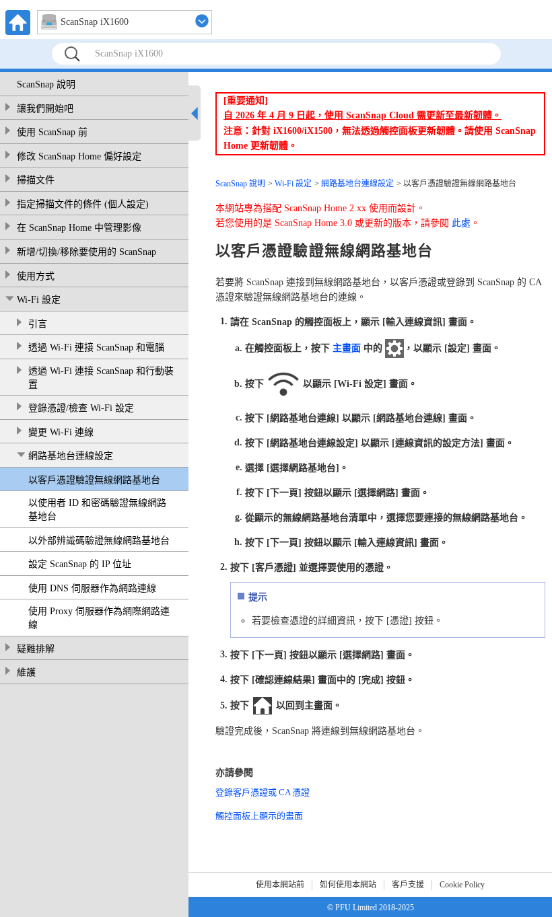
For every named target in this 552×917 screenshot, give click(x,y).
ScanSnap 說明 (46, 84)
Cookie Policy (462, 884)
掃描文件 (36, 180)
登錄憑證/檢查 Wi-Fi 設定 (81, 408)
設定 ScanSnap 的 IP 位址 (79, 564)
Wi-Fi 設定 (39, 300)
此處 (461, 223)
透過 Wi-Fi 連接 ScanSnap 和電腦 (96, 347)
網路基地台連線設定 (70, 456)
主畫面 (347, 348)
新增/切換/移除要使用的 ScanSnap (86, 252)
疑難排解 (36, 649)
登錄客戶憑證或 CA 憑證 (262, 792)
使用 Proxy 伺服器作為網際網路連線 (99, 618)
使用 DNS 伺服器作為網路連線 (92, 588)
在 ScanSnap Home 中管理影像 (79, 228)
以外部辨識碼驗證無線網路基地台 (99, 541)
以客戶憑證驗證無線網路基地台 (94, 480)
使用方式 (36, 276)
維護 (26, 672)
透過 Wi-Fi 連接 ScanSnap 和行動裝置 (101, 378)
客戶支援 (408, 884)
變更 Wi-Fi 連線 (61, 432)
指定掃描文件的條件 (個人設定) (83, 204)
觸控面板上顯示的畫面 (259, 816)
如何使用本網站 (348, 884)
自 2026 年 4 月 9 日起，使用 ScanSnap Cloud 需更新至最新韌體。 (362, 115)
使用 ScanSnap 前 (52, 132)
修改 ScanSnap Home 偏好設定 (79, 156)
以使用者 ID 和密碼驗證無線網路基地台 (97, 509)
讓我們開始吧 (45, 109)
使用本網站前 (280, 884)
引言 (37, 324)
